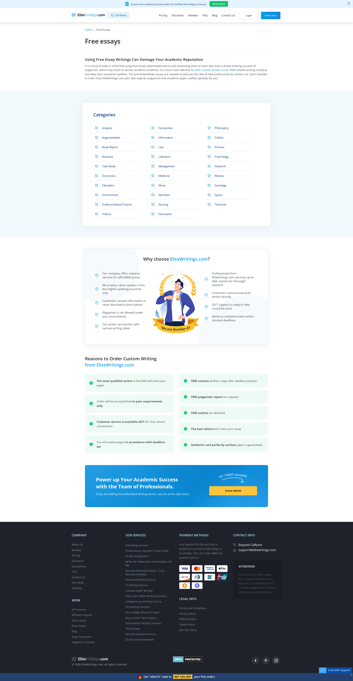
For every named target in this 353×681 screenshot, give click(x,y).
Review (219, 176)
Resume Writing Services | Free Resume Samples (145, 572)
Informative (165, 137)
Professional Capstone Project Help (147, 551)
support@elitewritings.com (257, 550)
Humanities (165, 128)
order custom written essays (211, 70)
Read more (218, 4)
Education (108, 185)
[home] (90, 659)
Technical (220, 204)
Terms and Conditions (192, 608)
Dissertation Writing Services (143, 623)
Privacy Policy (187, 613)
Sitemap (77, 588)
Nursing (163, 204)
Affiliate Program (82, 615)
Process (219, 147)
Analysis (107, 128)
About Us (77, 544)
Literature (164, 156)
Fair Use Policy (188, 630)
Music (162, 185)
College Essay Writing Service (143, 601)
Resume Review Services (141, 634)
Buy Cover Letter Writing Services (146, 596)
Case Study (109, 166)
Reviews (193, 15)
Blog (214, 15)
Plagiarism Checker (83, 642)
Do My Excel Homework (140, 639)
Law (160, 147)
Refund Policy (187, 619)
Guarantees (79, 566)
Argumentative (111, 137)
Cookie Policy (187, 624)
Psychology (222, 156)
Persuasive (165, 214)
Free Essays (79, 626)
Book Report (109, 147)
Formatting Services (138, 607)
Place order (233, 490)
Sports (219, 195)
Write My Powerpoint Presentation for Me (149, 563)
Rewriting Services (137, 545)
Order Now (271, 15)
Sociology (221, 185)
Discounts (178, 15)
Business (107, 156)
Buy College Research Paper (143, 612)
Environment (110, 195)
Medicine (164, 176)
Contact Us (228, 15)
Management (166, 166)
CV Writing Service (137, 585)
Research (220, 166)
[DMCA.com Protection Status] (188, 659)
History (106, 214)
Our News (78, 582)
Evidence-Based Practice (117, 204)
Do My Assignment (137, 556)
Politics (219, 137)
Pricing (163, 15)
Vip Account (79, 620)
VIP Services (79, 609)
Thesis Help (133, 628)
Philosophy (222, 128)
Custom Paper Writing (139, 590)
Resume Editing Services (141, 579)
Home (88, 29)
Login (249, 15)
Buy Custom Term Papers (141, 618)
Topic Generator (82, 637)
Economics (108, 176)
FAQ (205, 15)
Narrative (164, 195)
